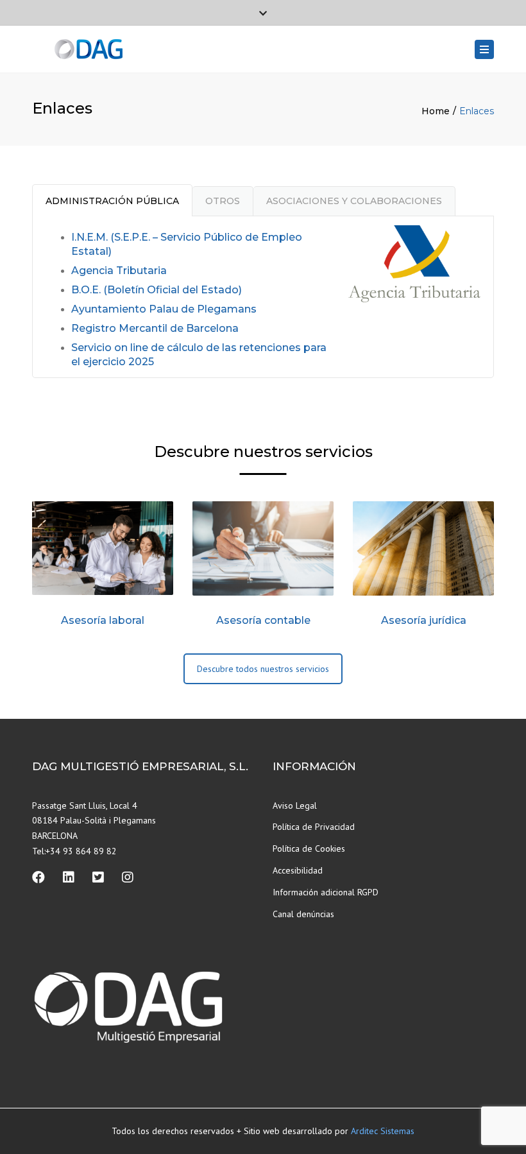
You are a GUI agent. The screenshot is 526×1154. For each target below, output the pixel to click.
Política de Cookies (309, 848)
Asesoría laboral (102, 620)
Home (435, 111)
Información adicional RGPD (325, 892)
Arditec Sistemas (382, 1131)
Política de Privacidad (314, 826)
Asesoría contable (263, 620)
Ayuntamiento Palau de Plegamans (164, 309)
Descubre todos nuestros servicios (263, 669)
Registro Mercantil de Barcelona (155, 328)
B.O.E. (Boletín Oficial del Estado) (156, 290)
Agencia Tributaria (119, 270)
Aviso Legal (295, 805)
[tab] (112, 200)
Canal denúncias (303, 914)
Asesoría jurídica (423, 620)
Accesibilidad (298, 870)
